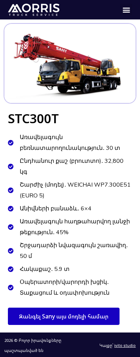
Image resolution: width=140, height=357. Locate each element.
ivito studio (125, 345)
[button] (126, 9)
